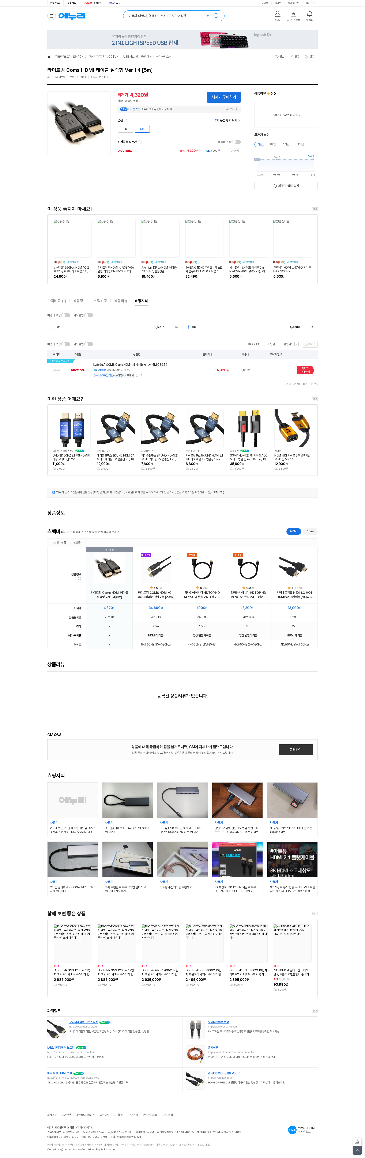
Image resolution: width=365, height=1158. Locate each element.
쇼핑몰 (271, 344)
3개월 (272, 144)
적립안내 (230, 109)
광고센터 (133, 1114)
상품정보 (80, 301)
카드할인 (79, 315)
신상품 (77, 542)
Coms (310, 531)
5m (142, 129)
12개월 (300, 144)
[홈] (49, 56)
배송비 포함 (225, 142)
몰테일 (278, 3)
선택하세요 (162, 56)
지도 (115, 3)
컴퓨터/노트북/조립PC (68, 56)
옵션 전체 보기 (226, 120)
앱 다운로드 (306, 1129)
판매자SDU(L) (150, 1114)
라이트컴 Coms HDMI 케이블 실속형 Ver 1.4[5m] (109, 595)
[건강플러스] (55, 3)
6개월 (286, 144)
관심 (282, 56)
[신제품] (202, 568)
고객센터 (118, 1114)
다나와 (264, 3)
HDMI (293, 531)
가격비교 (56, 301)
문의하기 (296, 750)
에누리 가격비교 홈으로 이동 (71, 16)
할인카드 (288, 344)
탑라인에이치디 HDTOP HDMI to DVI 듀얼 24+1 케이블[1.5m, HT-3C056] (202, 595)
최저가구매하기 (305, 370)
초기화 (312, 344)
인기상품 (61, 542)
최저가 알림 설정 (288, 186)
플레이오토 (293, 3)
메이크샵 (310, 3)
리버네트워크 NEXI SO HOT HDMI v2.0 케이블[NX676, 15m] (294, 595)
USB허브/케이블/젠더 (136, 56)
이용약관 (66, 1114)
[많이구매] (156, 568)
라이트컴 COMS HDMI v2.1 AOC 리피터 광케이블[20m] (156, 595)
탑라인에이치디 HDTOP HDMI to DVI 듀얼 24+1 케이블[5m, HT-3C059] (248, 595)
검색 (216, 16)
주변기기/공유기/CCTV (102, 56)
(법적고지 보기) (216, 492)
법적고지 (104, 1114)
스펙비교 (100, 301)
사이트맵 (168, 1114)
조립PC (92, 3)
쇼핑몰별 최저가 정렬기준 (140, 142)
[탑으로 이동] (357, 1150)
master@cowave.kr (129, 1136)
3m (126, 129)
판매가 (206, 354)
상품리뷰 (121, 301)
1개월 (259, 144)
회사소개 (52, 1114)
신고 (140, 375)
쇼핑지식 (71, 3)
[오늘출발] (253, 344)
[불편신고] (357, 1142)
